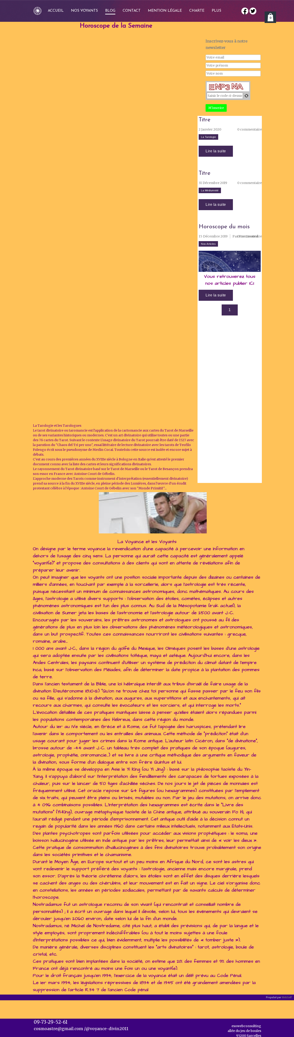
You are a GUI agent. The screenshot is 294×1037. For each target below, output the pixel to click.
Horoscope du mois (224, 227)
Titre (204, 120)
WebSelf (287, 997)
